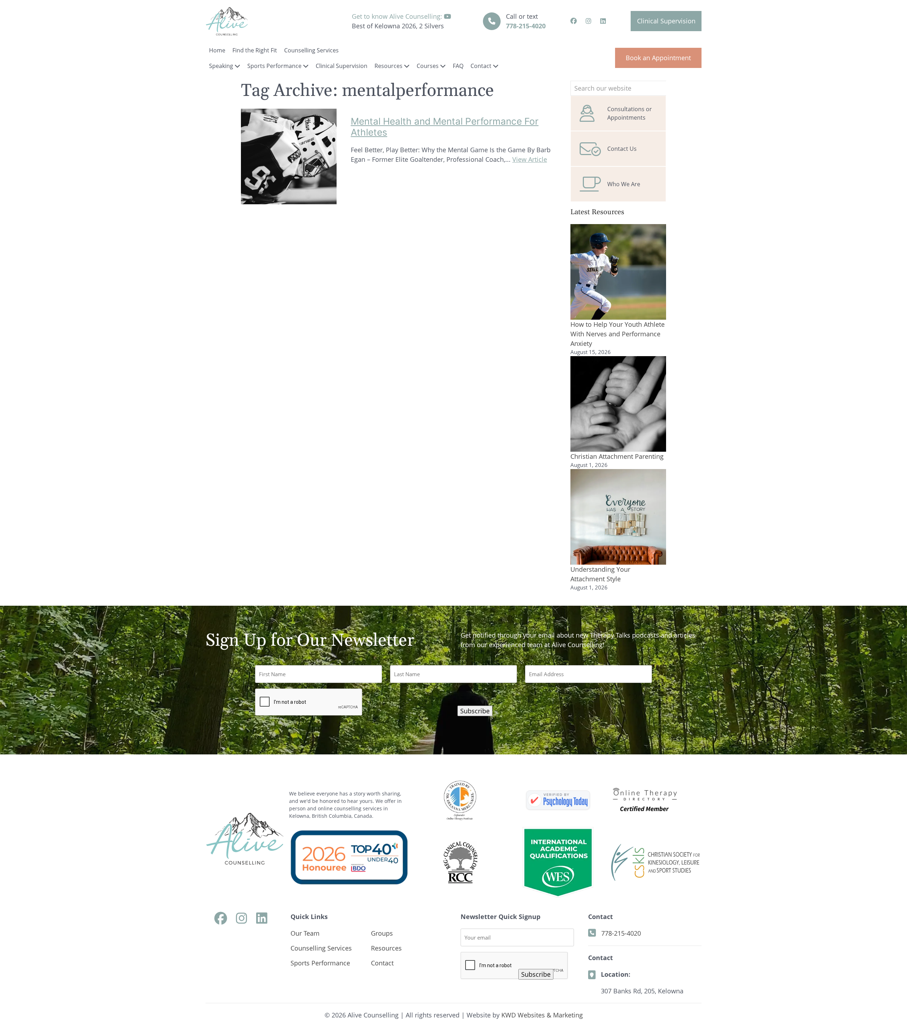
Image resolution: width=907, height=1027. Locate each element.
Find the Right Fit (254, 50)
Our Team (305, 933)
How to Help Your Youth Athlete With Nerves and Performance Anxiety (617, 334)
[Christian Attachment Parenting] (618, 404)
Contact (482, 66)
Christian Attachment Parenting (617, 456)
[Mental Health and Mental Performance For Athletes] (289, 199)
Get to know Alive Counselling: (398, 16)
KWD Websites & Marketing (542, 1015)
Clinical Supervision (666, 21)
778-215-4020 (526, 26)
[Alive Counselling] (558, 800)
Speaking (222, 66)
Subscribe (475, 711)
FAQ (458, 66)
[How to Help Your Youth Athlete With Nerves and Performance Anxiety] (618, 272)
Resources (389, 66)
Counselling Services (311, 50)
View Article (529, 159)
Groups (382, 933)
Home (217, 50)
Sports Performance (275, 66)
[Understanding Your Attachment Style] (618, 517)
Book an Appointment (658, 57)
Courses (428, 66)
